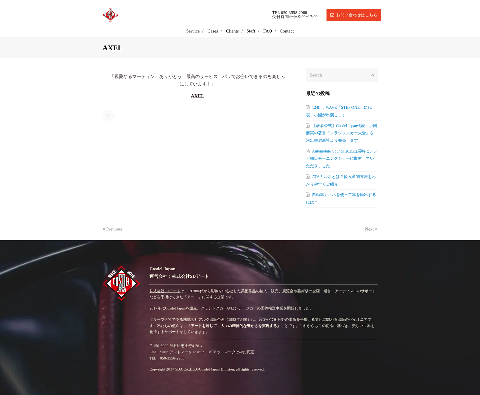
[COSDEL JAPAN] (110, 14)
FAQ (267, 31)
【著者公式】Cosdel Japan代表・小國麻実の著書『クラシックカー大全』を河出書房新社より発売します (341, 133)
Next (369, 229)
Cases (213, 31)
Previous (114, 229)
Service (193, 31)
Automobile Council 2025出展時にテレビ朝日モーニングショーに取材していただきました (341, 158)
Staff (250, 31)
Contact (287, 31)
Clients (232, 31)
